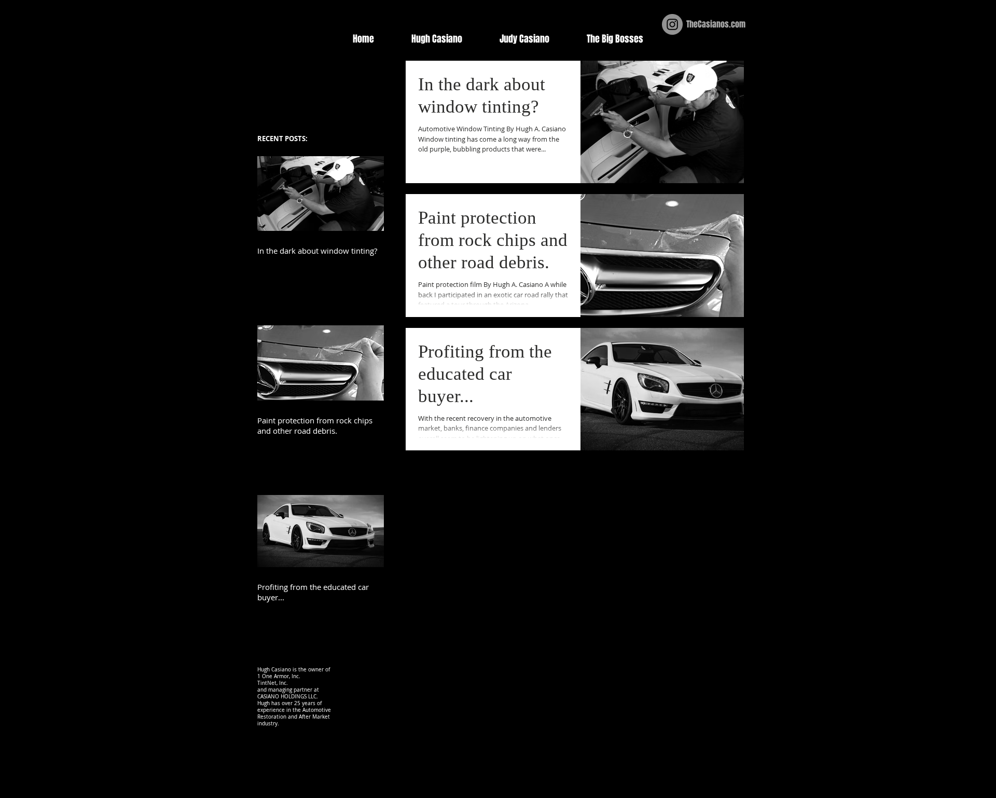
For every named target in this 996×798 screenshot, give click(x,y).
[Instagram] (672, 24)
